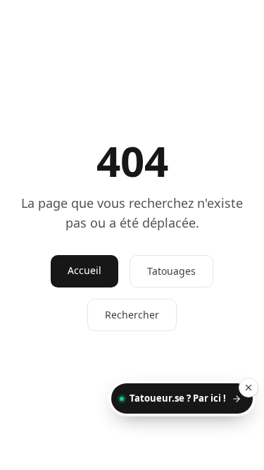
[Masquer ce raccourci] (248, 387)
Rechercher (132, 314)
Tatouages (171, 271)
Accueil (84, 270)
